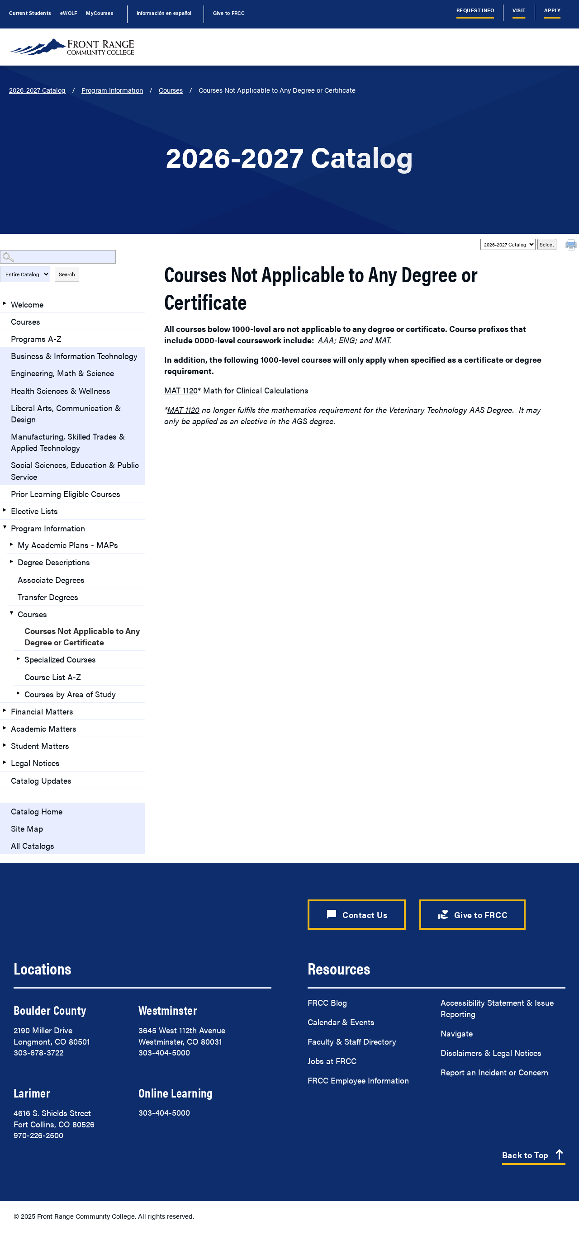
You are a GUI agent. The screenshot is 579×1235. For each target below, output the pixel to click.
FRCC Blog (327, 1002)
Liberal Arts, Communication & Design (66, 413)
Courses (171, 90)
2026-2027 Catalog (37, 90)
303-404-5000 (164, 1052)
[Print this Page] (572, 246)
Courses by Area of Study (70, 694)
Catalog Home (36, 811)
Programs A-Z (36, 338)
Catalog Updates (41, 780)
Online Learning (175, 1092)
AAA (326, 339)
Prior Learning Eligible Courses (65, 493)
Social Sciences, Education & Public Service (75, 470)
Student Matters (40, 745)
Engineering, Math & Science (62, 373)
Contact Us (357, 914)
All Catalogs (32, 845)
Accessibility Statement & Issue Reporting (497, 1008)
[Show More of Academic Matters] (4, 727)
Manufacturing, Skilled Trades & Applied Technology (68, 442)
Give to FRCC (229, 12)
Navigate (457, 1033)
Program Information (112, 90)
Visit (519, 10)
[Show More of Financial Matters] (4, 710)
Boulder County (50, 1009)
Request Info (475, 10)
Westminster (167, 1009)
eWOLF (68, 12)
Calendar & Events (341, 1021)
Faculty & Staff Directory (352, 1041)
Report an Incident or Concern (494, 1072)
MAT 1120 (181, 390)
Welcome (27, 304)
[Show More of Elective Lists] (4, 510)
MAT (382, 339)
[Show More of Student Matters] (4, 744)
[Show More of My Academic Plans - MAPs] (11, 544)
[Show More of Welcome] (4, 303)
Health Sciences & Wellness (60, 390)
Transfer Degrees (48, 596)
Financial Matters (42, 711)
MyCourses (99, 12)
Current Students (30, 12)
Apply (552, 10)
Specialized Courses (60, 659)
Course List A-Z (52, 676)
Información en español (164, 12)
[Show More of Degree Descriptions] (11, 561)
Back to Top (533, 1155)
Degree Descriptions (54, 562)
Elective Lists (34, 510)
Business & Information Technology (74, 355)
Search (67, 274)
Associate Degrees (51, 579)
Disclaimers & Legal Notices (491, 1052)
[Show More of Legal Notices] (4, 762)
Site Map (27, 828)
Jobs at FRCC (332, 1060)
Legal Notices (35, 762)
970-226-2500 (38, 1134)
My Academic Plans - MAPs (68, 544)
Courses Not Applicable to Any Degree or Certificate (82, 636)
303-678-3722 (38, 1052)
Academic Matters (43, 728)
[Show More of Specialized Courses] (18, 658)
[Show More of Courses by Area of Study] (18, 693)
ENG (347, 339)
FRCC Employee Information (358, 1080)
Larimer (32, 1092)
